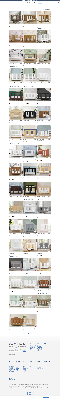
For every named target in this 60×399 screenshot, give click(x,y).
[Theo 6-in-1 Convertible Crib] (30, 189)
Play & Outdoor (22, 5)
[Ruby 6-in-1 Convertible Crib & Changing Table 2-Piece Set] (44, 132)
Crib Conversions (26, 3)
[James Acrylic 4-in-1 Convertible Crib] (16, 132)
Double (31, 364)
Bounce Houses (25, 374)
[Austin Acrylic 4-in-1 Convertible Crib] (16, 151)
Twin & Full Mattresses (18, 373)
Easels (24, 365)
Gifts (36, 3)
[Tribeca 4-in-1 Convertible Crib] (44, 189)
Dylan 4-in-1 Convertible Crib (27, 24)
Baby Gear (30, 5)
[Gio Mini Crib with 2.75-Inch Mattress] (16, 226)
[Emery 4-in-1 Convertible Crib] (30, 207)
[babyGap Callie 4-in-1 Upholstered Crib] (44, 17)
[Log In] (57, 2)
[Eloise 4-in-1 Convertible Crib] (30, 264)
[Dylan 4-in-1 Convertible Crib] (30, 17)
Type (41, 9)
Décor (17, 370)
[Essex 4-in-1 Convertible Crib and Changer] (16, 301)
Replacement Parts (39, 347)
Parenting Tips (30, 3)
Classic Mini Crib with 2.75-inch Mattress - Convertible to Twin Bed (41, 234)
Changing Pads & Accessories (11, 378)
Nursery (14, 5)
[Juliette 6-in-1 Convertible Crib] (16, 56)
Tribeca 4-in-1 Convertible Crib (41, 196)
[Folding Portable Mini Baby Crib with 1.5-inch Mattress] (16, 245)
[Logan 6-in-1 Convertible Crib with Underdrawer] (44, 282)
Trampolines (24, 372)
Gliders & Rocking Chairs (12, 366)
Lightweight (31, 365)
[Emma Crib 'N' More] (16, 113)
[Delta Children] (17, 344)
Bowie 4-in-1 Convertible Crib (27, 177)
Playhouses (24, 364)
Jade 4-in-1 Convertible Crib (26, 120)
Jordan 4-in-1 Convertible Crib (41, 177)
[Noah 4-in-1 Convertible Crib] (30, 320)
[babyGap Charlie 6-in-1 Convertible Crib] (30, 75)
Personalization (43, 5)
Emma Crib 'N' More (11, 120)
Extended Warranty (39, 349)
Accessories (40, 5)
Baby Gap (10, 364)
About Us (17, 3)
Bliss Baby (41, 3)
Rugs (9, 374)
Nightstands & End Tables (12, 372)
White (44, 9)
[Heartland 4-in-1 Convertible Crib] (16, 207)
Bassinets (10, 370)
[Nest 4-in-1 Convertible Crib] (16, 36)
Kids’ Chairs (17, 368)
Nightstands (17, 366)
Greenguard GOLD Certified (33, 345)
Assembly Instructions (39, 345)
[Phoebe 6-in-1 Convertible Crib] (16, 320)
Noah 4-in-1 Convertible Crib (26, 328)
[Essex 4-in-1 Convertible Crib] (30, 94)
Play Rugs (24, 373)
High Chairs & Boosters (39, 364)
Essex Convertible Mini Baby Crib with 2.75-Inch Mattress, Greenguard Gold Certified (27, 234)
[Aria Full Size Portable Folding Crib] (30, 282)
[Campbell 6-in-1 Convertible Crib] (16, 189)
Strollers (25, 5)
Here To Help (22, 3)
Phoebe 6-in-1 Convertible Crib (13, 328)
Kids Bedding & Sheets (18, 372)
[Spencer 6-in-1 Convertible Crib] (16, 264)
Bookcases (10, 373)
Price (46, 9)
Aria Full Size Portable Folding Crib (27, 289)
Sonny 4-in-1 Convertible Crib (41, 120)
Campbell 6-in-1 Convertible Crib (13, 196)
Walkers (38, 366)
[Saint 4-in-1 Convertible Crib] (16, 17)
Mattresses (33, 5)
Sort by (49, 9)
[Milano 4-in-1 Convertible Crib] (44, 264)
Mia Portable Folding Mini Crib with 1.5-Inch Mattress (27, 253)
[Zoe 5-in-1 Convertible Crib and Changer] (44, 207)
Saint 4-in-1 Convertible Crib (12, 24)
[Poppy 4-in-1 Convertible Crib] (44, 94)
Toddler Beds (17, 364)
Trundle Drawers (46, 364)
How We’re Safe (32, 344)
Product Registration (39, 348)
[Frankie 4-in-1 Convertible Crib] (30, 132)
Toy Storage (24, 366)
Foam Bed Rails (18, 374)
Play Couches (24, 370)
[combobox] (6, 2)
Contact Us (38, 353)
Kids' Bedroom (18, 5)
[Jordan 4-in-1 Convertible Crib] (44, 169)
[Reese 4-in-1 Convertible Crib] (44, 151)
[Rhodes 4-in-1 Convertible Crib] (44, 36)
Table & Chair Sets (18, 369)
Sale (44, 344)
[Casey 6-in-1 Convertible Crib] (30, 151)
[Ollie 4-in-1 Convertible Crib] (16, 94)
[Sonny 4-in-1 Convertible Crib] (44, 113)
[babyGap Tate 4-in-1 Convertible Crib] (16, 75)
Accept (46, 397)
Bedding (37, 5)
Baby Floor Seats (39, 367)
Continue (24, 351)
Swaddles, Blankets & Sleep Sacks (12, 379)
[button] (9, 26)
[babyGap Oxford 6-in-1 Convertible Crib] (44, 75)
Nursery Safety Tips (32, 346)
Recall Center (31, 348)
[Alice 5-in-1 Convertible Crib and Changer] (30, 301)
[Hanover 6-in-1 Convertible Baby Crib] (16, 169)
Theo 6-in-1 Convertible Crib (26, 196)
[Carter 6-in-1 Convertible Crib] (16, 282)
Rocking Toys (24, 371)
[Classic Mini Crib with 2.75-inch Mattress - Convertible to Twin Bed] (44, 226)
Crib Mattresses (11, 368)
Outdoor (24, 367)
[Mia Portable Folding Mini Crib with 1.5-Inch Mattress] (30, 245)
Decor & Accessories (11, 371)
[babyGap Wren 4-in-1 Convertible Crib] (30, 36)
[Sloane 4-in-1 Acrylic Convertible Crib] (30, 56)
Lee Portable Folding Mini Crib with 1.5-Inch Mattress (41, 253)
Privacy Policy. (32, 397)
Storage (17, 367)
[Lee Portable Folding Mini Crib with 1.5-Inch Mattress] (44, 245)
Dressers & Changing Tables (12, 365)
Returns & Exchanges (39, 351)
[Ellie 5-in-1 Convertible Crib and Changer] (44, 301)
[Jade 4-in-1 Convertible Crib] (30, 113)
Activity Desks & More (25, 368)
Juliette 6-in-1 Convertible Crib (13, 63)
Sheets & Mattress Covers (12, 369)
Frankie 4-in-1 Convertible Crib (27, 139)
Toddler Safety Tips (32, 347)
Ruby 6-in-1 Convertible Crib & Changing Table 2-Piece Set (41, 140)
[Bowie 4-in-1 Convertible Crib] (30, 169)
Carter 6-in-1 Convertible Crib (13, 289)
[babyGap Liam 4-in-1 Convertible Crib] (44, 56)
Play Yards (38, 365)
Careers (31, 354)
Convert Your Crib (39, 346)
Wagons (28, 5)
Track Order (38, 352)
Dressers (17, 365)
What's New (34, 3)
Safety (19, 3)
